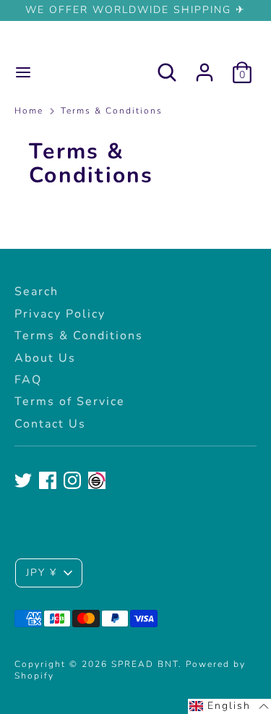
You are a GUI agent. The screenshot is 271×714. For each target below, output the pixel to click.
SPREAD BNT (135, 43)
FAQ (28, 380)
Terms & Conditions (112, 111)
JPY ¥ (41, 572)
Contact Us (50, 424)
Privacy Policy (60, 314)
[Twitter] (23, 480)
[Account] (204, 65)
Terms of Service (69, 401)
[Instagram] (72, 480)
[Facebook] (47, 480)
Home (28, 111)
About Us (45, 358)
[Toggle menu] (23, 72)
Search (36, 291)
